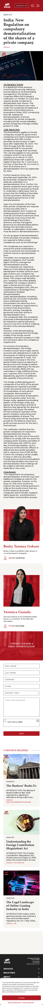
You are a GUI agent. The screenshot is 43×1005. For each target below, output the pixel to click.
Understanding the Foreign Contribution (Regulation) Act (20, 845)
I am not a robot (14, 722)
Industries (9, 973)
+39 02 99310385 (36, 962)
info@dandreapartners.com (33, 964)
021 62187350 (16, 558)
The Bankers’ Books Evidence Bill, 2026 (21, 785)
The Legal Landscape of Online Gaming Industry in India (20, 906)
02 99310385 (16, 626)
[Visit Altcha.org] (38, 721)
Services (8, 969)
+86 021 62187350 (36, 961)
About (6, 977)
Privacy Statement (28, 1002)
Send (21, 734)
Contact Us (21, 6)
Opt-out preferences (14, 1002)
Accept (21, 998)
